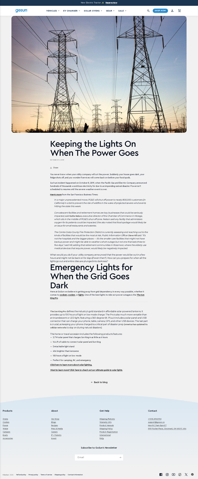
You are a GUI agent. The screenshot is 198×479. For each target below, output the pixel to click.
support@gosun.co (156, 422)
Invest (53, 438)
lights (81, 295)
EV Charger (72, 10)
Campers (6, 432)
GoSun (6, 475)
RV (74, 360)
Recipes (54, 425)
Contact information (75, 474)
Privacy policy (33, 474)
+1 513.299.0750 (154, 419)
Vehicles (53, 10)
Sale (122, 10)
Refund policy (21, 474)
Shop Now (160, 11)
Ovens (5, 419)
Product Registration (109, 432)
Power (5, 425)
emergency (85, 360)
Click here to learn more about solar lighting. (71, 365)
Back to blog (100, 382)
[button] (180, 11)
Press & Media (57, 429)
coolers (71, 295)
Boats (5, 435)
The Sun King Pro (58, 311)
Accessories (8, 438)
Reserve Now (111, 3)
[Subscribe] (120, 457)
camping (68, 360)
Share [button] (55, 167)
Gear (110, 10)
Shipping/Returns (107, 419)
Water (5, 429)
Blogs (53, 422)
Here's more (56, 195)
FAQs (102, 438)
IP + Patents (56, 435)
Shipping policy (60, 474)
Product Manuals (107, 425)
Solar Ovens (93, 10)
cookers (63, 295)
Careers (54, 432)
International (105, 435)
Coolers (6, 422)
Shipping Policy (106, 429)
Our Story (55, 419)
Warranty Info (106, 422)
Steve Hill (132, 235)
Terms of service (46, 474)
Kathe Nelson (75, 216)
